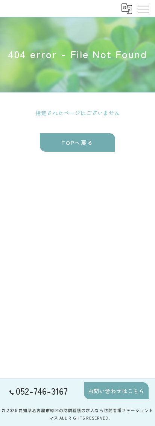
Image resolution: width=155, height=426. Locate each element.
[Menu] (143, 8)
